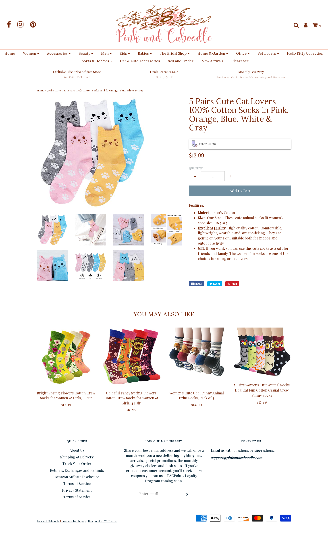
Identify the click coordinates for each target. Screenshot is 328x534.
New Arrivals (212, 61)
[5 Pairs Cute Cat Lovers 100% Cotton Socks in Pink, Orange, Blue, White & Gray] (52, 229)
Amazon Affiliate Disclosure (77, 476)
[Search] (294, 25)
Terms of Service (77, 483)
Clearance (240, 61)
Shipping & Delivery (76, 457)
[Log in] (303, 25)
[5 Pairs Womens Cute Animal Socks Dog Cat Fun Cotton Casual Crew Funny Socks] (262, 353)
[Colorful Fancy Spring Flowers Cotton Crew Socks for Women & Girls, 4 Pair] (131, 357)
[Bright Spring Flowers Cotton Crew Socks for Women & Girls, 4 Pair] (66, 357)
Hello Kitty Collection (305, 53)
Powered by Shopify (74, 521)
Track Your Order (76, 463)
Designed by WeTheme (102, 521)
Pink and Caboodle (48, 521)
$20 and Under (180, 61)
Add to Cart (240, 190)
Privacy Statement (77, 490)
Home (9, 53)
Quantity (196, 168)
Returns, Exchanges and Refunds (77, 470)
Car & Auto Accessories (140, 61)
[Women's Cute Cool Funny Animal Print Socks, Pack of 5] (196, 357)
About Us (77, 450)
